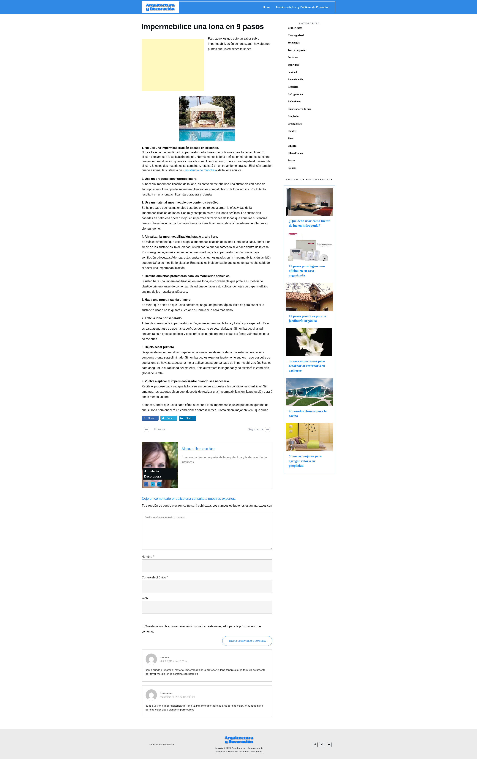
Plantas (292, 131)
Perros (291, 160)
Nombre (148, 556)
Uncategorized (296, 35)
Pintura (292, 145)
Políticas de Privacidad (161, 745)
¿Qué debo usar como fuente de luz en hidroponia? (309, 209)
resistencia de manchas (200, 170)
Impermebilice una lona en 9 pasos (203, 26)
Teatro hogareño (297, 50)
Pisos (290, 138)
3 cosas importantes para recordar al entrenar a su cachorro (309, 352)
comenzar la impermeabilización (175, 323)
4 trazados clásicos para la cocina (309, 399)
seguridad (293, 64)
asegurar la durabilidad (163, 368)
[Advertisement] (173, 65)
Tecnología (294, 42)
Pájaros (292, 168)
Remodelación (296, 79)
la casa (264, 247)
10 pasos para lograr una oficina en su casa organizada (309, 257)
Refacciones (294, 101)
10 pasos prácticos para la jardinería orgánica (309, 304)
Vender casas (295, 27)
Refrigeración (295, 94)
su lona (152, 410)
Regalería (293, 86)
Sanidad (292, 72)
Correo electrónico (155, 577)
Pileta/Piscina (295, 153)
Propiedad (293, 116)
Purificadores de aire (299, 109)
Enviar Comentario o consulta (247, 641)
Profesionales (295, 123)
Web (145, 598)
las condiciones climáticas (244, 386)
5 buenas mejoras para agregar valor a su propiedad (309, 447)
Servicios (293, 57)
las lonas (222, 213)
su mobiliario (254, 281)
